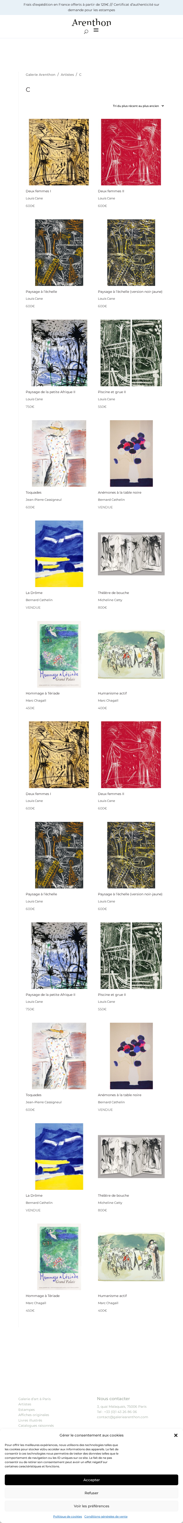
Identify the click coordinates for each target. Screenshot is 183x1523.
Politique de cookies (67, 1516)
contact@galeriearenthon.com (122, 1417)
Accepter (91, 1480)
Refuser (91, 1493)
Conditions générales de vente (105, 1516)
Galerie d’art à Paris (34, 1399)
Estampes (26, 1409)
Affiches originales (33, 1415)
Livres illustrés (30, 1420)
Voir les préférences (91, 1506)
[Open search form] (86, 32)
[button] (175, 1435)
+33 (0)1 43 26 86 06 (120, 1412)
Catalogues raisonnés (36, 1425)
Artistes (24, 1404)
